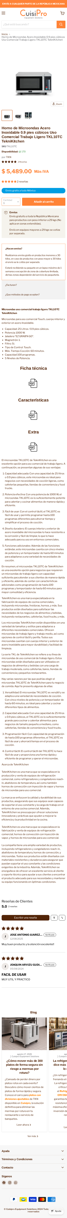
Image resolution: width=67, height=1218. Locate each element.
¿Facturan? (11, 284)
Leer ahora (23, 1124)
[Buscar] (61, 24)
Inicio (5, 34)
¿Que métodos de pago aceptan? (22, 294)
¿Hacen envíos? (13, 248)
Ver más (32, 1136)
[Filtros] (54, 918)
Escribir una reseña (25, 917)
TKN (8, 157)
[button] (9, 181)
